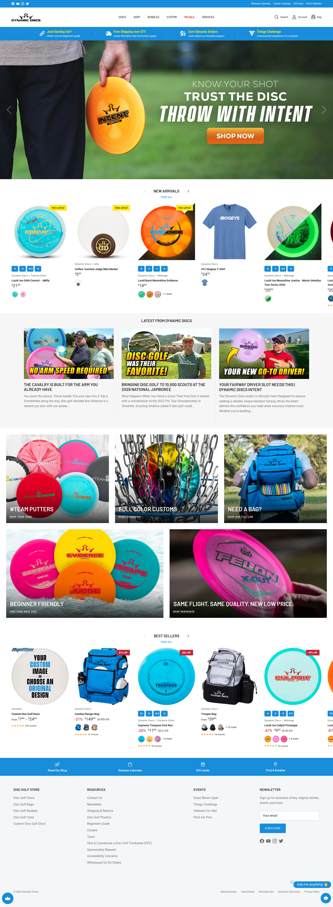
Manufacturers (229, 891)
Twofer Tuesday (282, 3)
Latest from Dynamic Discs (166, 320)
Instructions (247, 891)
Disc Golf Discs (23, 798)
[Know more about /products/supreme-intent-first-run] (166, 109)
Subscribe (273, 828)
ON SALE (189, 17)
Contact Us (94, 798)
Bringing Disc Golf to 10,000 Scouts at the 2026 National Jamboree (163, 387)
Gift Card (298, 3)
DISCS (122, 17)
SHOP (137, 17)
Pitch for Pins (202, 817)
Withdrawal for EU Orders (104, 862)
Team (91, 837)
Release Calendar (260, 3)
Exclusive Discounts (289, 891)
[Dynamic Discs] (26, 17)
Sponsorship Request (101, 850)
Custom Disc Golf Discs (29, 824)
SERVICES (208, 17)
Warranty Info (266, 891)
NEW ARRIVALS (166, 191)
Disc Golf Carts (23, 817)
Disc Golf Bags (23, 804)
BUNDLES (153, 17)
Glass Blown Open (205, 798)
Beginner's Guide (98, 824)
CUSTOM (172, 17)
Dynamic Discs (30, 891)
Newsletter (94, 804)
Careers (92, 830)
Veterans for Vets (205, 811)
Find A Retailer (313, 3)
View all (166, 197)
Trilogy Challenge (205, 804)
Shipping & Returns (100, 811)
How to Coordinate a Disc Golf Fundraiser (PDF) (119, 843)
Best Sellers (166, 635)
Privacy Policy (312, 891)
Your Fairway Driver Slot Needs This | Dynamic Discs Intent (257, 387)
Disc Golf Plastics (99, 817)
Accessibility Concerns (102, 856)
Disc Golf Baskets (25, 811)
